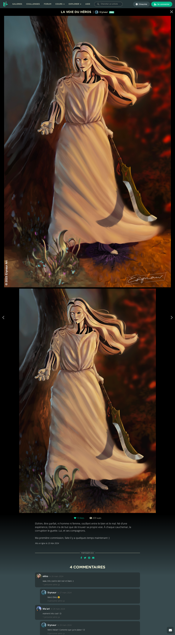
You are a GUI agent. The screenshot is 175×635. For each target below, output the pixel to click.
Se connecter (163, 4)
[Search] (98, 4)
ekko (45, 576)
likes (80, 518)
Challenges (33, 4)
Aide (87, 4)
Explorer (74, 4)
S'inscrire (142, 4)
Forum (47, 4)
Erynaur (106, 12)
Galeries (17, 4)
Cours (59, 4)
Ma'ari (46, 608)
